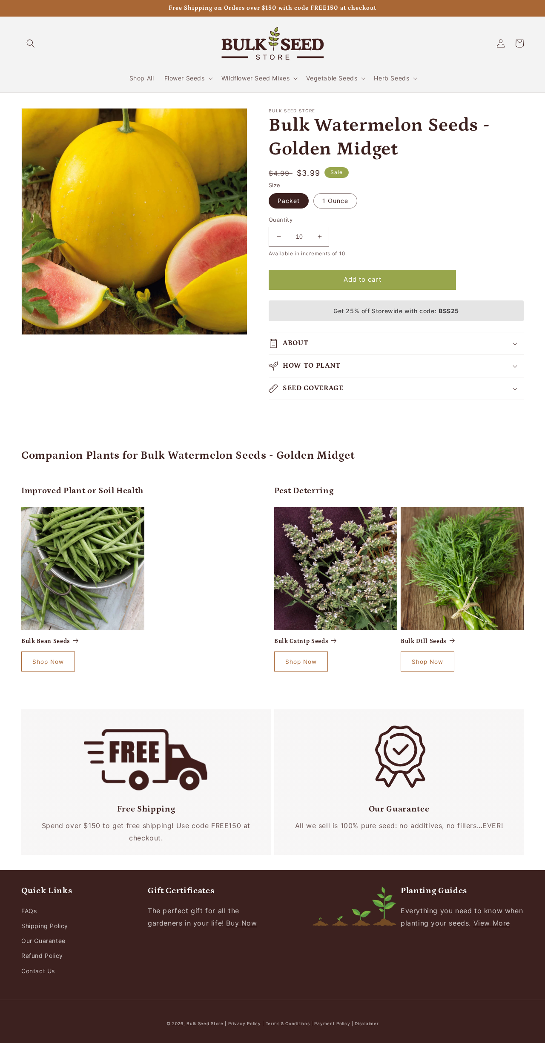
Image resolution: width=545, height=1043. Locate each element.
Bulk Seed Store (205, 1023)
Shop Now (48, 661)
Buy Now (241, 923)
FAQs (29, 910)
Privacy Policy (245, 1023)
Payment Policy (333, 1023)
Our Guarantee (43, 940)
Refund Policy (42, 955)
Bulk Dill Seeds (423, 641)
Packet (289, 200)
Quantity (281, 219)
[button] (30, 43)
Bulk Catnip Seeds (301, 641)
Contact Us (38, 970)
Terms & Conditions (288, 1023)
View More (491, 923)
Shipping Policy (44, 925)
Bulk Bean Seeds (45, 641)
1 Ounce (335, 200)
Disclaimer (367, 1023)
